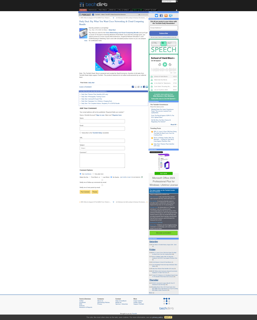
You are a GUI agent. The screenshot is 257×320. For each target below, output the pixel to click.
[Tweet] (141, 87)
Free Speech (103, 10)
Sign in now (100, 115)
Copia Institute (138, 301)
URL (81, 137)
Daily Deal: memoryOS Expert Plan (91, 99)
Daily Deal (112, 30)
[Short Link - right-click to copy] (133, 87)
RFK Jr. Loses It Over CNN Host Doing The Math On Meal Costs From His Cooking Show (165, 133)
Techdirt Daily (97, 133)
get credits (123, 177)
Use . (87, 174)
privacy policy (166, 37)
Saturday (153, 241)
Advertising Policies (103, 302)
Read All (174, 124)
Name (82, 118)
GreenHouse (92, 10)
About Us (100, 301)
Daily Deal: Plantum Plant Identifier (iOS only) (94, 94)
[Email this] (136, 87)
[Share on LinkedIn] (147, 87)
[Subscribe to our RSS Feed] (166, 15)
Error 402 (112, 10)
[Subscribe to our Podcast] (170, 15)
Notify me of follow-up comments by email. (93, 182)
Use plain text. (99, 174)
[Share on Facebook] (144, 87)
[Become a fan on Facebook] (161, 15)
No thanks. (116, 177)
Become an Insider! (163, 233)
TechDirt (83, 10)
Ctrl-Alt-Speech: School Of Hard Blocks (162, 262)
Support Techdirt (150, 10)
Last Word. (106, 177)
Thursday (153, 280)
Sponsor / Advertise (121, 304)
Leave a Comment (85, 87)
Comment (83, 152)
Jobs (140, 10)
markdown (88, 174)
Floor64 (134, 313)
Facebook (82, 302)
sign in (130, 177)
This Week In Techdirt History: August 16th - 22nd (164, 244)
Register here (117, 115)
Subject (82, 145)
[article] (160, 222)
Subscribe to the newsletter (95, 133)
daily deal (91, 82)
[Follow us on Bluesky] (156, 15)
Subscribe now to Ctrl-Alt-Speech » (163, 98)
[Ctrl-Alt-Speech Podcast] (163, 46)
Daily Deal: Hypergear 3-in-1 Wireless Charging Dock (96, 101)
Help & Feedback (120, 301)
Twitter (81, 301)
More (151, 293)
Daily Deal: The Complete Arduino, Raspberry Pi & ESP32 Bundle (100, 103)
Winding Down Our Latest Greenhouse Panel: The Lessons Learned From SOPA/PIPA (162, 111)
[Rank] (152, 132)
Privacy (99, 304)
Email (81, 125)
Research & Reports (85, 307)
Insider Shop (138, 302)
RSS (80, 304)
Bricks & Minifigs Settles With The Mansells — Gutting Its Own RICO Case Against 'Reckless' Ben (164, 139)
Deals (135, 10)
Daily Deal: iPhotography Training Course (93, 96)
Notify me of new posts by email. (90, 187)
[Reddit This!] (138, 87)
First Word (94, 177)
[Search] (177, 1)
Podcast (81, 305)
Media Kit (118, 302)
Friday (152, 249)
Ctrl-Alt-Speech (123, 10)
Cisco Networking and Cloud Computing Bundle (122, 32)
